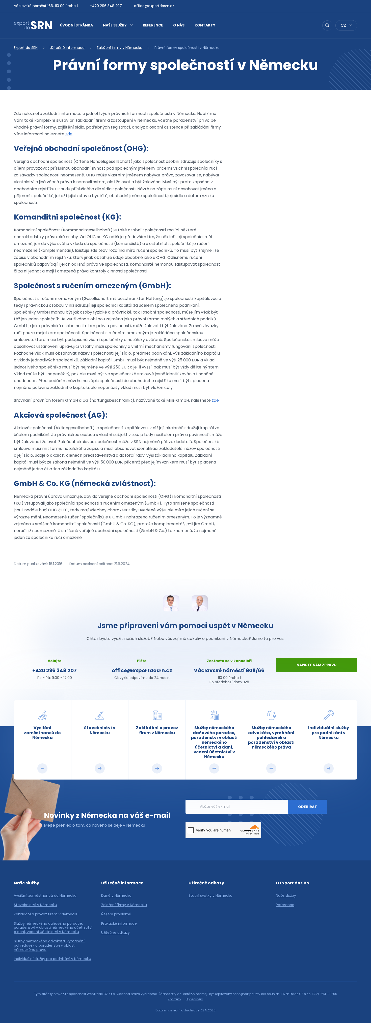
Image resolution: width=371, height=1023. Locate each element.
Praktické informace (119, 923)
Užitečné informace (67, 47)
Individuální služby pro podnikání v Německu (52, 959)
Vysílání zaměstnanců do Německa (45, 895)
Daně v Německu (116, 895)
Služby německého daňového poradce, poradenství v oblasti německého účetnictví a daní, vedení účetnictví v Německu (53, 927)
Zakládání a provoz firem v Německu (46, 914)
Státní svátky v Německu (210, 895)
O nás (178, 25)
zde (68, 134)
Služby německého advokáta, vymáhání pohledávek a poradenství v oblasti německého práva (49, 945)
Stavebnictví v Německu (35, 905)
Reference (153, 25)
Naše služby (115, 25)
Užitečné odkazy (115, 933)
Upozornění (194, 999)
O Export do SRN (292, 883)
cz (344, 25)
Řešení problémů (116, 914)
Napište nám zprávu (316, 664)
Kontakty (205, 25)
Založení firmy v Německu (119, 47)
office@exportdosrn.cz (154, 5)
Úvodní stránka (76, 25)
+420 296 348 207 (106, 5)
